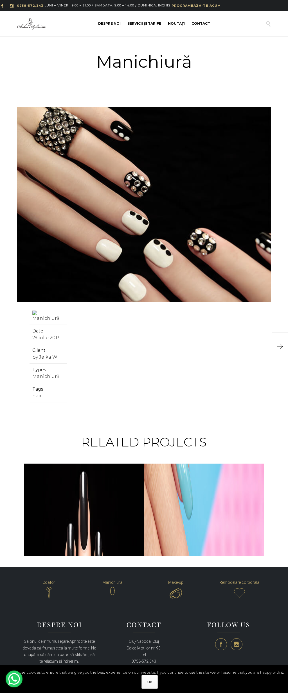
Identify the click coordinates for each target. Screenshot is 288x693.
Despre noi (109, 23)
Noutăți (176, 23)
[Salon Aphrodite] (31, 24)
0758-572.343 (30, 6)
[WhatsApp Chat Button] (14, 679)
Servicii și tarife (144, 23)
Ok (149, 682)
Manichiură (45, 376)
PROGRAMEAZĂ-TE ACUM (196, 6)
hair (37, 395)
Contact (201, 23)
